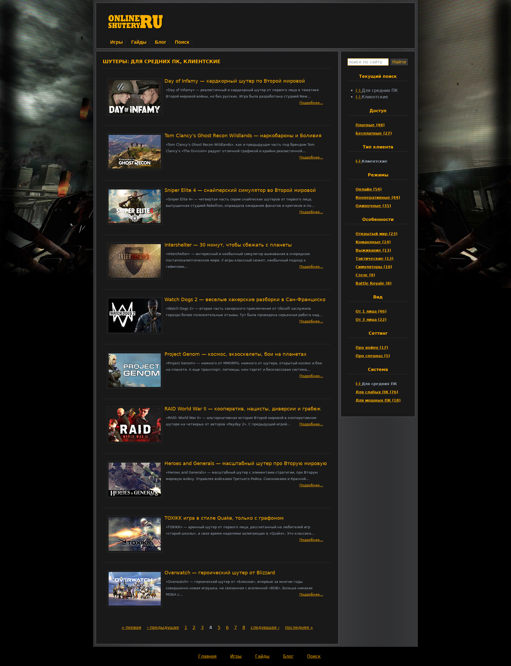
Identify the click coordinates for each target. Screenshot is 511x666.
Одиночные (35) (373, 206)
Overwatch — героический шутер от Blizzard (219, 572)
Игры (116, 42)
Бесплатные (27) (374, 133)
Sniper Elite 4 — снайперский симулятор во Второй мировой (240, 190)
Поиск (182, 42)
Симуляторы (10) (374, 267)
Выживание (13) (373, 250)
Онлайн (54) (369, 189)
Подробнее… (311, 103)
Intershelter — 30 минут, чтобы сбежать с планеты (228, 245)
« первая (131, 627)
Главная (207, 656)
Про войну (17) (372, 347)
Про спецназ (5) (373, 356)
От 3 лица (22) (371, 319)
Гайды (138, 42)
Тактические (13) (374, 258)
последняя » (299, 627)
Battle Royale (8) (374, 283)
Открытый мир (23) (376, 234)
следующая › (265, 627)
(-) (359, 90)
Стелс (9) (365, 275)
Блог (160, 42)
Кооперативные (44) (378, 197)
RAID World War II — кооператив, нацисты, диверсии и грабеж (242, 408)
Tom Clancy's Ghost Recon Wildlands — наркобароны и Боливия (243, 135)
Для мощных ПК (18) (378, 400)
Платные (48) (370, 125)
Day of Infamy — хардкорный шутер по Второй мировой (234, 81)
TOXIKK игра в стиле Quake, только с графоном (224, 518)
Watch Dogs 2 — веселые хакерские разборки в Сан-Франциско (244, 299)
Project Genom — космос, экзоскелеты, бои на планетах (235, 354)
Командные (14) (373, 242)
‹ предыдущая (163, 627)
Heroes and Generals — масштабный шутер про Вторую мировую (245, 463)
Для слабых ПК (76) (377, 392)
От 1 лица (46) (371, 311)
